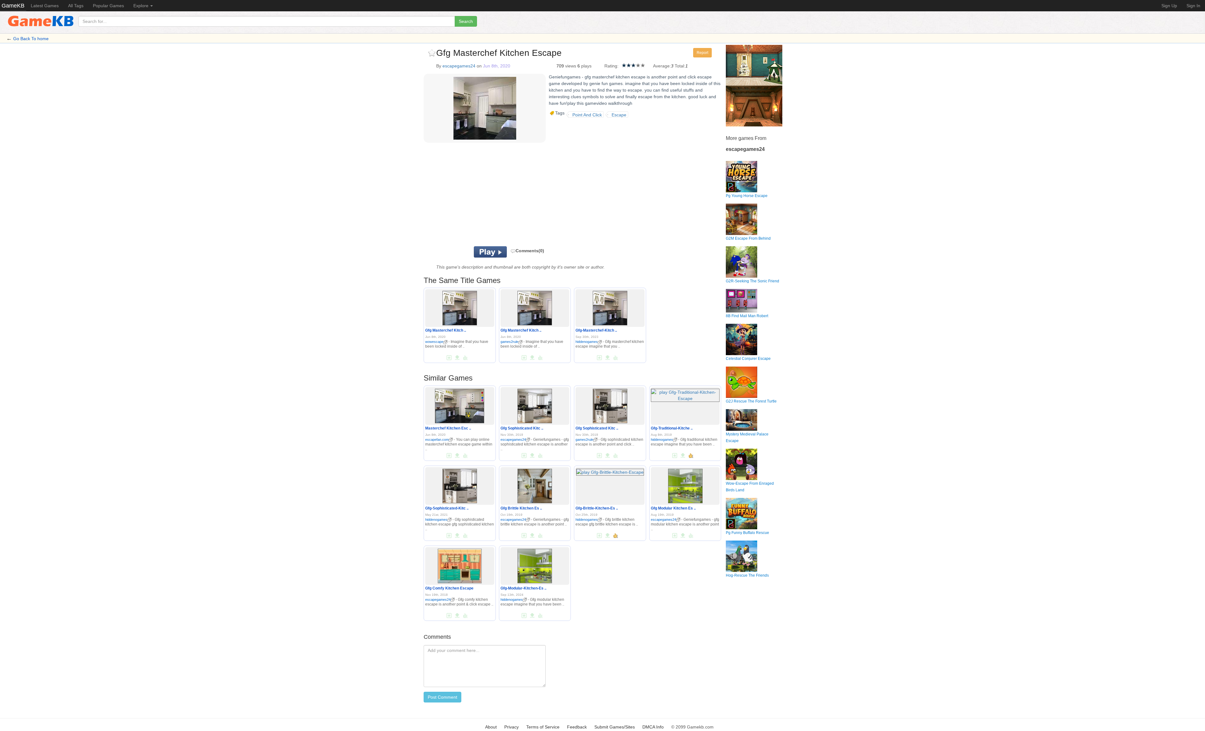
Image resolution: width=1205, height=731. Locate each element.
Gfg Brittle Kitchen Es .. (521, 508)
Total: (680, 65)
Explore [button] (141, 5)
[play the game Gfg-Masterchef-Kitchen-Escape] (610, 307)
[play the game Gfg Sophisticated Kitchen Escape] (534, 404)
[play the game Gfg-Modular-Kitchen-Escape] (534, 564)
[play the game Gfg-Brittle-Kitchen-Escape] (610, 470)
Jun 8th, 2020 (496, 65)
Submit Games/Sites (614, 726)
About (491, 726)
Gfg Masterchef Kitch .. (445, 330)
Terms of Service (543, 726)
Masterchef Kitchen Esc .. (448, 428)
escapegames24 (458, 65)
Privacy (511, 726)
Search (466, 21)
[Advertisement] (501, 196)
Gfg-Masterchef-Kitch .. (596, 330)
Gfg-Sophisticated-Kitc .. (447, 508)
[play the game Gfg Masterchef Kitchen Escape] (459, 307)
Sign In (1193, 5)
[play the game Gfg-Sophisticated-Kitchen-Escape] (459, 484)
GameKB (13, 6)
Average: (662, 65)
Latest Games (45, 5)
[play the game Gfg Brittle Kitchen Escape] (534, 484)
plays (586, 65)
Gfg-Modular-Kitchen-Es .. (523, 588)
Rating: (611, 65)
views (570, 65)
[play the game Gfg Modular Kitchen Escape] (685, 484)
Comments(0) (530, 250)
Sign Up (1169, 5)
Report (702, 53)
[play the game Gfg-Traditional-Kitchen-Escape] (685, 394)
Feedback (577, 726)
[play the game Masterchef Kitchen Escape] (459, 404)
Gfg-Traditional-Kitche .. (672, 428)
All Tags (75, 5)
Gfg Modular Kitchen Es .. (673, 508)
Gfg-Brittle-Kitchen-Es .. (597, 508)
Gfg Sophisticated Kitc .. (522, 428)
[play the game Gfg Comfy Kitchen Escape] (460, 564)
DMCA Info (653, 726)
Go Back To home (31, 38)
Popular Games (108, 5)
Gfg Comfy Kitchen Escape (449, 588)
